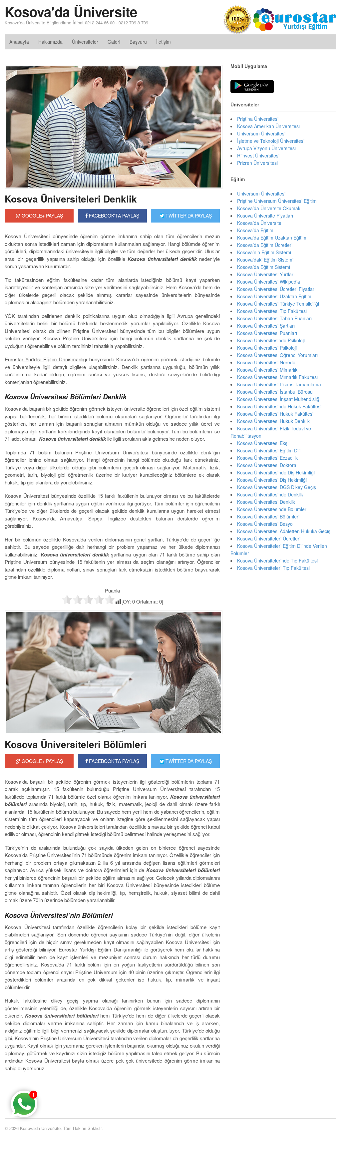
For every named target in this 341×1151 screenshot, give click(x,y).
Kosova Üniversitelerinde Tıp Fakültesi (277, 560)
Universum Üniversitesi (261, 133)
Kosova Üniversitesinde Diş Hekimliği (276, 472)
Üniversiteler (85, 41)
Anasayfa (19, 41)
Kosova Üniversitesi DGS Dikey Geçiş (276, 487)
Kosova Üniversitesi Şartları (266, 325)
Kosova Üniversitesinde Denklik (270, 494)
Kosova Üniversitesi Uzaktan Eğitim (274, 296)
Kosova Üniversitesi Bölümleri (268, 516)
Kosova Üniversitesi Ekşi (262, 443)
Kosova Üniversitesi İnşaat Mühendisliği (278, 399)
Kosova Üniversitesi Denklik (266, 501)
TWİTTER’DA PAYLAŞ (188, 761)
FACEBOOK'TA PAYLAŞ (113, 215)
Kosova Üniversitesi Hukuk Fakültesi (275, 413)
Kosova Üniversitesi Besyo (265, 523)
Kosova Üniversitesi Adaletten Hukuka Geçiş (283, 531)
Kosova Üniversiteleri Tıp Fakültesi (273, 567)
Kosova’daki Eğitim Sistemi (265, 259)
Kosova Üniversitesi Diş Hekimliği (272, 479)
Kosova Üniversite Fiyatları (265, 215)
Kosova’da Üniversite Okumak (268, 208)
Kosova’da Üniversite (259, 223)
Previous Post (112, 1088)
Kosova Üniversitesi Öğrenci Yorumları (277, 355)
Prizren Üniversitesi (257, 162)
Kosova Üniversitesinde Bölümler (271, 509)
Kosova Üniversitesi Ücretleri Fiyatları (276, 289)
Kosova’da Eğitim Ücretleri (264, 245)
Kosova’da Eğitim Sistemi (263, 267)
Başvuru (138, 41)
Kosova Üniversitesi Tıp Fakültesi (272, 311)
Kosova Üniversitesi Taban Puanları (274, 318)
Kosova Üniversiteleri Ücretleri (268, 538)
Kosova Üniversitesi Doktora (266, 465)
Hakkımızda (50, 41)
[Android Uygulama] (252, 86)
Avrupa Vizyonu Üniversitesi (266, 148)
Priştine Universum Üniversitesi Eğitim (277, 201)
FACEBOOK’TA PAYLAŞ (113, 761)
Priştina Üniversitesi (257, 118)
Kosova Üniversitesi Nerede (266, 362)
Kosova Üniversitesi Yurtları (265, 274)
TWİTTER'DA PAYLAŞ (188, 215)
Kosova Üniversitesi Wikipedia (268, 281)
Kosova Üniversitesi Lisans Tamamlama (279, 384)
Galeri (114, 41)
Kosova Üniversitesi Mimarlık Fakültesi (277, 377)
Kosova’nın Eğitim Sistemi (264, 252)
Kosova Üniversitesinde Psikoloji (271, 340)
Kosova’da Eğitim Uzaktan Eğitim (271, 237)
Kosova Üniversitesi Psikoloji (267, 347)
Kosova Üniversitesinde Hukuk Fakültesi (279, 406)
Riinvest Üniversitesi (258, 155)
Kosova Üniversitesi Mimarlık (267, 369)
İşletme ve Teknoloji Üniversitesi (270, 140)
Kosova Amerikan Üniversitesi (268, 126)
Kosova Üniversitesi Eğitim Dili (268, 450)
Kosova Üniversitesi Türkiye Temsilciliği (278, 303)
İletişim (163, 41)
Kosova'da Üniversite (71, 11)
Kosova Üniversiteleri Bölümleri (76, 744)
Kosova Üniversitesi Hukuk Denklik (273, 421)
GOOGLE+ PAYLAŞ (41, 215)
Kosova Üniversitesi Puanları (267, 333)
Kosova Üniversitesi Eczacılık (267, 457)
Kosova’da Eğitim (255, 230)
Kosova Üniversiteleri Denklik (71, 199)
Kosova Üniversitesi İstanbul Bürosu (275, 391)
